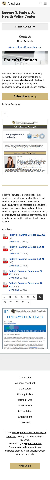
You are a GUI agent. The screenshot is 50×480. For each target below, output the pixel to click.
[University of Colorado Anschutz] (11, 3)
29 (17, 302)
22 (16, 297)
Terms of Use (25, 399)
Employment (25, 416)
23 (22, 297)
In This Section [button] (23, 26)
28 (11, 302)
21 (10, 297)
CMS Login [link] (25, 465)
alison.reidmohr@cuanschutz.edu (25, 47)
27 (5, 302)
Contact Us (25, 377)
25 (33, 297)
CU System (25, 388)
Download (14, 241)
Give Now (25, 422)
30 (23, 302)
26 (39, 297)
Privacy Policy (25, 394)
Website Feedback (25, 383)
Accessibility (25, 405)
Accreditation (25, 411)
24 (28, 297)
